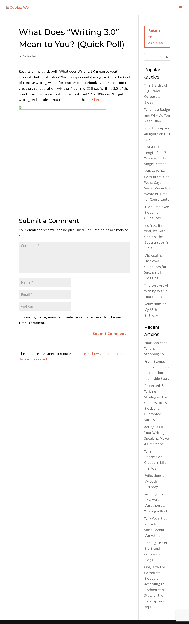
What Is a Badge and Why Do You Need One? (157, 115)
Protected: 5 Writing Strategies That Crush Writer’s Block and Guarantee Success (156, 402)
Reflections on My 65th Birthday (155, 309)
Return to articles (155, 36)
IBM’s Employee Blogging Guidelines (156, 212)
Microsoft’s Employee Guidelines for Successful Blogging (155, 266)
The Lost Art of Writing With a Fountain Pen (156, 291)
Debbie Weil (29, 56)
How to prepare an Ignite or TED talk (157, 134)
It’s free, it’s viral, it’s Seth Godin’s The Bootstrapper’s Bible (156, 236)
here (97, 99)
